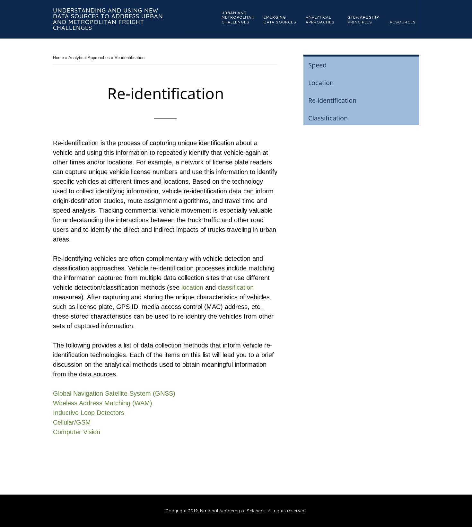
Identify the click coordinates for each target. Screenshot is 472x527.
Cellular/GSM (72, 422)
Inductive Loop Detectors (88, 412)
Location (321, 82)
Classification (328, 118)
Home (58, 57)
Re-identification (332, 100)
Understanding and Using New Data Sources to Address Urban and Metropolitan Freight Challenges (108, 19)
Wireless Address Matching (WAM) (102, 403)
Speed (317, 65)
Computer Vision (76, 431)
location (192, 287)
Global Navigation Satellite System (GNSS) (114, 393)
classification (236, 287)
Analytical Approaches (89, 57)
